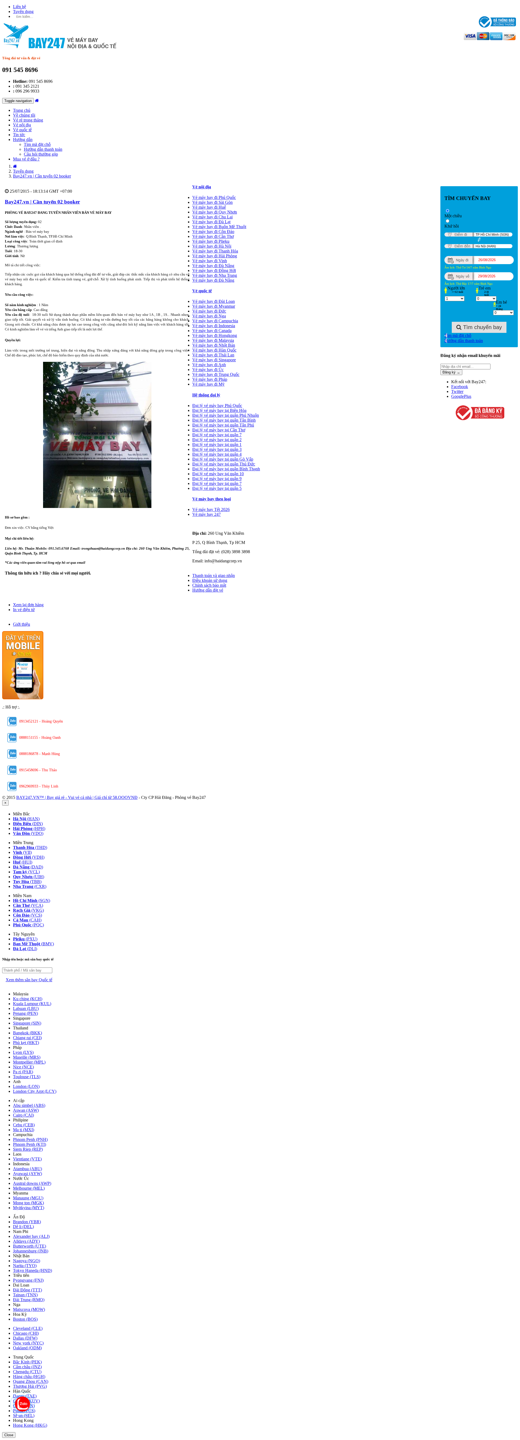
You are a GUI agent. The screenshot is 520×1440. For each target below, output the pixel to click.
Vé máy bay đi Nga (209, 316)
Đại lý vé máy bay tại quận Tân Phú (223, 425)
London (26, 1086)
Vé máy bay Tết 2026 (211, 509)
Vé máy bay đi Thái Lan (213, 355)
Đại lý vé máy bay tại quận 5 (217, 488)
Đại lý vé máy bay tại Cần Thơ (218, 430)
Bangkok (27, 1033)
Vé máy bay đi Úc (208, 369)
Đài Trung (28, 1299)
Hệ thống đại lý (206, 395)
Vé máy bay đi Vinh (209, 260)
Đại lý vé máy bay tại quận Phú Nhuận (225, 415)
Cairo (23, 1115)
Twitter (457, 391)
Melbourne (29, 1188)
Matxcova (29, 1309)
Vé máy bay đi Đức (209, 311)
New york (28, 1343)
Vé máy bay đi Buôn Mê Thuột (219, 226)
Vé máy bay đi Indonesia (213, 325)
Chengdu (27, 1371)
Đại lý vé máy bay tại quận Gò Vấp (222, 459)
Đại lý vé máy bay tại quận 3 (217, 449)
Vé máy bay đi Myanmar (213, 306)
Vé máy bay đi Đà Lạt (211, 221)
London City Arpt (34, 1091)
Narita (25, 1265)
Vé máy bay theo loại (211, 499)
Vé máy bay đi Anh (209, 364)
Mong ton (28, 1202)
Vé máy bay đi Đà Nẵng (213, 265)
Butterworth (29, 1246)
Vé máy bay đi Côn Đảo (213, 231)
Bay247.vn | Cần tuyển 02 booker (42, 202)
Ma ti (23, 1129)
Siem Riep (28, 1149)
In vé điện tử (24, 609)
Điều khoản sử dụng (209, 580)
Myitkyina (28, 1207)
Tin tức (19, 134)
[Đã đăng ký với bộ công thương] (479, 413)
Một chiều (453, 216)
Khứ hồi (451, 226)
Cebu (24, 1125)
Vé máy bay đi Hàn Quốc (214, 350)
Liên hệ (19, 6)
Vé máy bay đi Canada (212, 330)
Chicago (26, 1333)
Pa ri (23, 1072)
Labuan (26, 1008)
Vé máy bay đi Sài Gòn (212, 202)
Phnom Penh (30, 1139)
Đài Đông (27, 1290)
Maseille (26, 1057)
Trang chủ (21, 110)
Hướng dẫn (22, 139)
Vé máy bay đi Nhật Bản (213, 345)
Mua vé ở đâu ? (26, 159)
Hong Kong (30, 1425)
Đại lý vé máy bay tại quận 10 (218, 473)
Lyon (23, 1052)
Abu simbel (29, 1105)
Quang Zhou (30, 1381)
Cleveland (28, 1328)
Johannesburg (30, 1251)
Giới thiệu (21, 624)
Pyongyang (28, 1280)
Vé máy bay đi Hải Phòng (214, 256)
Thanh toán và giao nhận (213, 575)
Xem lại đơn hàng (28, 604)
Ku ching (27, 998)
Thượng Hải (30, 1386)
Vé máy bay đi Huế (209, 207)
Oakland (27, 1348)
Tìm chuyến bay (481, 327)
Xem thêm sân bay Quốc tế (29, 980)
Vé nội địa (22, 125)
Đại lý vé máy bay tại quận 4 (217, 454)
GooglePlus (461, 396)
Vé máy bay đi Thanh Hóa (215, 251)
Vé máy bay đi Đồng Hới (214, 270)
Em (501, 302)
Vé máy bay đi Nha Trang (214, 275)
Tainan (25, 1295)
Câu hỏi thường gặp (41, 154)
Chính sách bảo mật (209, 585)
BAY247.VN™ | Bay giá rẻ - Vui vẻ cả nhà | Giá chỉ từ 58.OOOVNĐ (77, 797)
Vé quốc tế (22, 129)
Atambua (27, 1168)
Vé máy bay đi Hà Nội (211, 246)
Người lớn (456, 288)
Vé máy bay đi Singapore (214, 359)
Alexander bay (31, 1236)
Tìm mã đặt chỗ (37, 144)
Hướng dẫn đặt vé (207, 590)
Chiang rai (27, 1037)
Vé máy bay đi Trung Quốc (215, 374)
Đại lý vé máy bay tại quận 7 (217, 434)
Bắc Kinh (27, 1362)
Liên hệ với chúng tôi (210, 524)
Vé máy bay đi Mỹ (208, 384)
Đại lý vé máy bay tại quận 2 (217, 439)
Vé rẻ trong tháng (28, 120)
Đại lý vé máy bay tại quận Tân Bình (224, 420)
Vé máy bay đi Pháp (209, 379)
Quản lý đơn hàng (28, 599)
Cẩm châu (27, 1366)
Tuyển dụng (23, 11)
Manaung (28, 1198)
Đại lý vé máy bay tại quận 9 (217, 478)
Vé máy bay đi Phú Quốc (214, 197)
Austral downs (32, 1183)
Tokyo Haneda (32, 1270)
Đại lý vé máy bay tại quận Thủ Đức (223, 464)
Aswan (26, 1110)
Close (8, 1435)
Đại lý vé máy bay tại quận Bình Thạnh (226, 469)
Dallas (25, 1338)
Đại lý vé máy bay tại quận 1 (217, 444)
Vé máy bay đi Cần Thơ (213, 236)
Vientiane (27, 1159)
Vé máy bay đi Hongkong (214, 335)
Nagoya (26, 1260)
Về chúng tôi (24, 115)
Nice (23, 1067)
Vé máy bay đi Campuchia (215, 321)
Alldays (26, 1241)
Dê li (23, 1226)
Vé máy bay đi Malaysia (213, 340)
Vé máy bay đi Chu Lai (212, 217)
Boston (25, 1319)
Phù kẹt (26, 1042)
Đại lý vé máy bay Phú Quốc (217, 405)
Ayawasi (27, 1173)
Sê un (23, 1415)
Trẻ (484, 288)
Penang (25, 1013)
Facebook (459, 386)
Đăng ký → (451, 372)
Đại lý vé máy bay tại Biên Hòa (219, 410)
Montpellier (29, 1062)
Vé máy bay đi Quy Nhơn (214, 212)
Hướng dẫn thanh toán (43, 149)
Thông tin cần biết (208, 570)
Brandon (27, 1221)
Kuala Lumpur (32, 1003)
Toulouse (26, 1076)
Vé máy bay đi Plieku (210, 241)
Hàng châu (29, 1376)
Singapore (27, 1023)
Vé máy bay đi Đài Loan (213, 301)
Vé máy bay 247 (206, 514)
